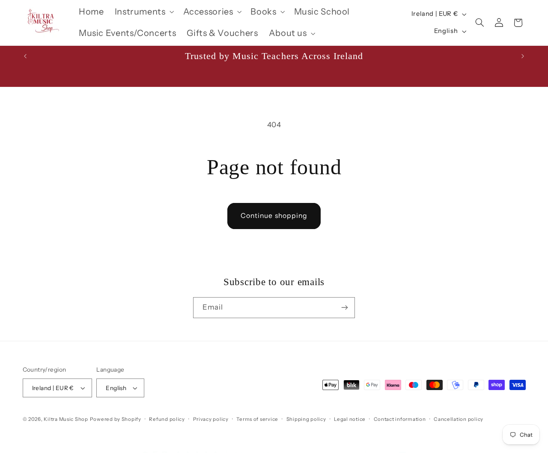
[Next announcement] (522, 56)
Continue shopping (274, 216)
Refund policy (167, 419)
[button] (143, 12)
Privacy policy (211, 419)
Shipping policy (306, 419)
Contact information (400, 419)
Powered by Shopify (115, 419)
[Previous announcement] (25, 56)
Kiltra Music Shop (66, 419)
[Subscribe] (344, 307)
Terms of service (257, 419)
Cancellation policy (458, 419)
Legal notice (350, 419)
